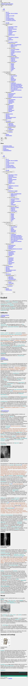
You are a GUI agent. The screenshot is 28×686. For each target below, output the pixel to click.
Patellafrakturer (4, 363)
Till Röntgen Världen (7, 145)
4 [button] (12, 390)
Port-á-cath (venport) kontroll (17, 87)
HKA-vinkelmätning (5, 586)
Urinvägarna (10, 107)
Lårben (12, 66)
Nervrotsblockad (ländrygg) (16, 85)
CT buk (7, 14)
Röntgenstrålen (9, 135)
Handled (12, 52)
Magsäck (10, 30)
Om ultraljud (11, 105)
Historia (7, 134)
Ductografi (10, 95)
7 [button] (8, 428)
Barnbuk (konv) (11, 34)
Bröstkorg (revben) (15, 57)
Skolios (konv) (14, 61)
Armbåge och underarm (16, 51)
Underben (13, 68)
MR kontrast (10, 124)
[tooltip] (14, 335)
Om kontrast (8, 121)
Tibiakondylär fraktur (5, 345)
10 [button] (11, 483)
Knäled (12, 67)
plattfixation (3, 353)
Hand (12, 54)
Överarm (13, 50)
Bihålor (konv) (14, 45)
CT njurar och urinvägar (11, 20)
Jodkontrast (10, 123)
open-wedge (23, 580)
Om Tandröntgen (11, 99)
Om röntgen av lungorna (13, 37)
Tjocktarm (10, 32)
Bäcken (12, 63)
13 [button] (22, 556)
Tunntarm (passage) (12, 31)
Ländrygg (13, 60)
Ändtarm (10, 33)
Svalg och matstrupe (12, 29)
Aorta (12, 76)
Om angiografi (14, 75)
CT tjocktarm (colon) (10, 19)
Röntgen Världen (22, 672)
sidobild (21, 600)
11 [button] (8, 502)
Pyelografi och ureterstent (16, 89)
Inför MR (8, 116)
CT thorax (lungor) (10, 18)
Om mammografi (11, 93)
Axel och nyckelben (15, 49)
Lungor (9, 38)
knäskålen (12, 601)
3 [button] (13, 366)
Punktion (10, 111)
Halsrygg (13, 46)
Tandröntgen (11, 100)
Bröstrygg (13, 58)
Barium (9, 128)
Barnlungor (10, 39)
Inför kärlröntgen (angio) (11, 117)
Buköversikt (10, 27)
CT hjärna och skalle (10, 15)
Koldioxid (10, 131)
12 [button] (20, 505)
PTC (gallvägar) (14, 88)
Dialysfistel (13, 80)
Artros (2, 414)
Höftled (12, 64)
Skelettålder (13, 55)
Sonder (12, 91)
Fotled (12, 69)
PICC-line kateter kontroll (16, 86)
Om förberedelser (9, 113)
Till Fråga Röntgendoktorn (8, 147)
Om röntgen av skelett (12, 42)
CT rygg (7, 16)
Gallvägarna (10, 106)
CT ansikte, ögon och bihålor (12, 13)
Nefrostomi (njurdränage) (16, 84)
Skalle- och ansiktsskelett (16, 44)
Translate (10, 678)
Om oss (4, 148)
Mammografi (11, 94)
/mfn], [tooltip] (14, 509)
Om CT (7, 12)
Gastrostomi (13, 82)
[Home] (4, 9)
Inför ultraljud (8, 118)
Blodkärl (10, 109)
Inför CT (7, 115)
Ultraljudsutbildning (7, 150)
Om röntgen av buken (12, 26)
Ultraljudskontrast (12, 125)
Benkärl (12, 78)
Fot (11, 70)
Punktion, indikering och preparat (15, 97)
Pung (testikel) (11, 110)
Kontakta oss (5, 149)
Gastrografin (10, 129)
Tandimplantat (11, 101)
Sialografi (10, 103)
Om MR (7, 22)
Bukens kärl (13, 79)
